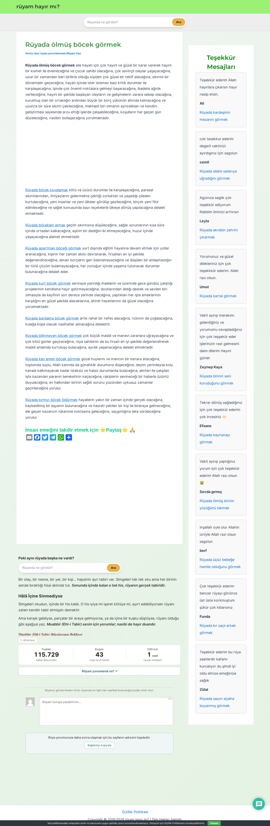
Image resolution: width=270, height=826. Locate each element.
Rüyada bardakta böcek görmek (52, 318)
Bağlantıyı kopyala (99, 745)
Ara (178, 22)
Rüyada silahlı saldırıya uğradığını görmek (218, 174)
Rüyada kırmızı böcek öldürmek (51, 400)
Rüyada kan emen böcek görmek (52, 359)
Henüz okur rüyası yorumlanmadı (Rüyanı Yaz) (53, 53)
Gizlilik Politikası (135, 812)
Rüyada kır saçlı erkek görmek (218, 629)
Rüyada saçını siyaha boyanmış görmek (217, 702)
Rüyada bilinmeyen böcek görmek (53, 336)
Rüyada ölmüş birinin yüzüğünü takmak (217, 504)
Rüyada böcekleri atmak (45, 225)
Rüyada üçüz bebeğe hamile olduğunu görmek (220, 563)
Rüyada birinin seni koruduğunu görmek (216, 379)
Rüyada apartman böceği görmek (53, 248)
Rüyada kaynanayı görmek (215, 438)
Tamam (214, 823)
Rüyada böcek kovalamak (46, 190)
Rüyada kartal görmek (218, 296)
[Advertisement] (99, 154)
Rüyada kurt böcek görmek (48, 283)
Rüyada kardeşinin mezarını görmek (215, 116)
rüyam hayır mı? (38, 6)
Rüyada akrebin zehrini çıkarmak (219, 233)
